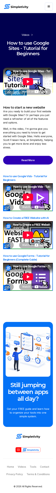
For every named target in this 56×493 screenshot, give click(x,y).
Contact (44, 466)
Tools (33, 466)
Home (10, 466)
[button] (49, 6)
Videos (22, 466)
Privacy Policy (14, 474)
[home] (16, 6)
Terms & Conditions (38, 474)
